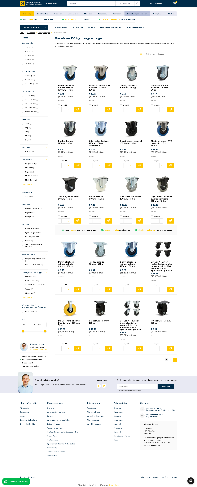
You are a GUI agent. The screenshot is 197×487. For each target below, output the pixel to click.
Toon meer (26, 184)
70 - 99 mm (30, 96)
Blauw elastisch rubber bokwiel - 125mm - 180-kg (128, 264)
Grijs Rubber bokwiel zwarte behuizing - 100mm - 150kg (161, 199)
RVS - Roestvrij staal (34, 265)
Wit (27, 132)
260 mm (29, 64)
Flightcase (30, 172)
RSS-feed (165, 477)
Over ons (50, 408)
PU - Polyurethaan (33, 236)
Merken (171, 14)
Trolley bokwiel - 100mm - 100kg (128, 86)
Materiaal (88, 14)
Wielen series (61, 27)
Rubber (29, 241)
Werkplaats (157, 14)
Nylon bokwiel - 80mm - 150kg (97, 198)
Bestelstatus (52, 456)
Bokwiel (29, 152)
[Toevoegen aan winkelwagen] (77, 109)
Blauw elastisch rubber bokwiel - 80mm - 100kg (66, 264)
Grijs (28, 128)
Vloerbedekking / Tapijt (35, 285)
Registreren (91, 408)
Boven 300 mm (32, 112)
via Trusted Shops (118, 19)
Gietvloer (30, 293)
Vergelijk (64, 105)
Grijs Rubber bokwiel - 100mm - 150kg (131, 198)
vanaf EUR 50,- (77, 19)
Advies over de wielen (55, 428)
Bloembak (30, 168)
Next (175, 360)
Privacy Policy (52, 436)
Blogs (116, 440)
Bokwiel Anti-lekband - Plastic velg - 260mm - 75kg (69, 323)
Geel (28, 140)
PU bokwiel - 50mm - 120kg (99, 322)
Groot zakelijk (52, 448)
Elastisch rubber (32, 228)
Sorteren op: (150, 54)
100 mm (29, 55)
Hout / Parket (32, 281)
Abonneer (166, 386)
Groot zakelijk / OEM (135, 27)
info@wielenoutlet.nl (154, 414)
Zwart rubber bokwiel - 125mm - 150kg (131, 142)
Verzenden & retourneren (56, 412)
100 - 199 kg (31, 84)
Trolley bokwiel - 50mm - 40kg (97, 263)
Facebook (99, 386)
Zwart (28, 124)
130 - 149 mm (31, 104)
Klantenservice (51, 3)
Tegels (29, 289)
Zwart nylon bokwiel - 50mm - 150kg (69, 198)
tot (33, 324)
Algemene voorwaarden (150, 477)
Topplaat (30, 196)
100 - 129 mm (31, 100)
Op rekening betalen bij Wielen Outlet (61, 444)
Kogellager (30, 212)
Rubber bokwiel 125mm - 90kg (66, 142)
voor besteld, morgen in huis (37, 19)
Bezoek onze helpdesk (38, 349)
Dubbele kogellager (33, 208)
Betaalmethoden (53, 424)
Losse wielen (73, 14)
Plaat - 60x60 (31, 312)
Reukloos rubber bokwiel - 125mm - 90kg (160, 87)
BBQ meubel (31, 164)
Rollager (30, 216)
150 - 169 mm (31, 108)
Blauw (28, 136)
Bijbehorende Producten (111, 27)
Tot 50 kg (30, 76)
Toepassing (102, 14)
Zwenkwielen (42, 14)
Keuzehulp (27, 14)
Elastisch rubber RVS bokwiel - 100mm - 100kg (99, 87)
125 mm (29, 59)
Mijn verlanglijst (93, 420)
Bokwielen (58, 14)
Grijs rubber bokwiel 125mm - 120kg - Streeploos (99, 143)
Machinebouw (31, 176)
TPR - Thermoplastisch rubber (33, 246)
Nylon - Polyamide (33, 232)
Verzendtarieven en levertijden (58, 420)
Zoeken (137, 3)
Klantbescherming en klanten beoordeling (62, 432)
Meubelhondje (31, 180)
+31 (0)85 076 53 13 (153, 408)
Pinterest (104, 386)
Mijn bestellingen (93, 412)
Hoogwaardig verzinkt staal (35, 260)
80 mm (29, 51)
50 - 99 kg (30, 80)
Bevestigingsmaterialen (137, 14)
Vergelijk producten (94, 424)
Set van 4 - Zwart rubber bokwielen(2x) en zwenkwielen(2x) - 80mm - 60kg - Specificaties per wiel (161, 266)
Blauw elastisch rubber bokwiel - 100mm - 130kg (66, 87)
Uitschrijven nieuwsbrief (56, 452)
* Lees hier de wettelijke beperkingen (129, 390)
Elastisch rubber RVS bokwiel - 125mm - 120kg (161, 143)
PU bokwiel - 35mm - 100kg (161, 322)
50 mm (29, 47)
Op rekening (77, 27)
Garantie (50, 416)
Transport (117, 14)
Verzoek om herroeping (95, 416)
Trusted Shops (114, 485)
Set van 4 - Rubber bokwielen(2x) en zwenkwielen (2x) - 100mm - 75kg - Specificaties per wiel (130, 325)
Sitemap (174, 477)
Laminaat (30, 277)
